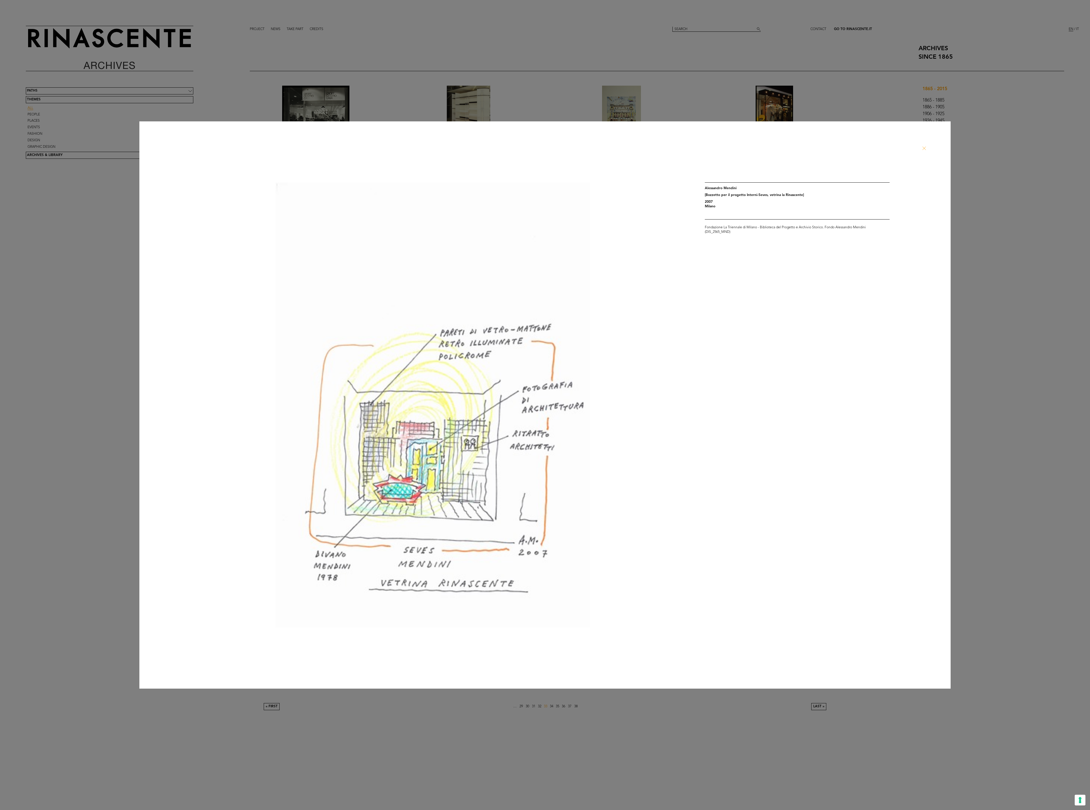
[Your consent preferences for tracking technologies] (1080, 800)
